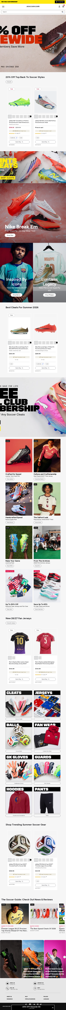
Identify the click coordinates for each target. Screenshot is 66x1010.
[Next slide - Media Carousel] (64, 957)
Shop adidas (10, 479)
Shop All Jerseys (11, 623)
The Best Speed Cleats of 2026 (43, 929)
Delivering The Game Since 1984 (10, 2)
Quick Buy (18, 142)
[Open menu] (3, 7)
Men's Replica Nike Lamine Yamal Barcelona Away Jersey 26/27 (18, 662)
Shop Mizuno (10, 522)
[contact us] (7, 1007)
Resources (10, 999)
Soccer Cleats (18, 719)
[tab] (15, 996)
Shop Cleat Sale (39, 609)
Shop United (38, 522)
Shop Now (33, 42)
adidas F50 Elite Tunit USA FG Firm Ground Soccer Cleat (45, 121)
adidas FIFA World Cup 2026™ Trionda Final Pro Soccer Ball (18, 865)
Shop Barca (16, 295)
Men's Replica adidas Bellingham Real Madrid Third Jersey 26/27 (44, 662)
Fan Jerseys (47, 719)
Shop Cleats (33, 167)
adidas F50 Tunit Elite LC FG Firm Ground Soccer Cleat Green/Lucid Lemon (19, 121)
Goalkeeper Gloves (18, 783)
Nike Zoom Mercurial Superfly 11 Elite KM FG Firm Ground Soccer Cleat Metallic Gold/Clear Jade (18, 348)
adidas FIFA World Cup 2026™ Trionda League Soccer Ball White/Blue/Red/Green (44, 865)
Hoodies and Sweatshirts (19, 815)
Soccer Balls (19, 751)
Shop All (9, 81)
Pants (47, 815)
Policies (45, 996)
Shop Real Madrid (39, 479)
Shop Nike (10, 235)
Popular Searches (30, 999)
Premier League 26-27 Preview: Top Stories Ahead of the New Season (14, 930)
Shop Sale (9, 609)
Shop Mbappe (49, 295)
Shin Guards (47, 783)
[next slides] (30, 116)
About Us (9, 996)
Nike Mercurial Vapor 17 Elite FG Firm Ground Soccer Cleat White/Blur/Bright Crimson (44, 348)
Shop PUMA (10, 565)
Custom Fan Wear (47, 751)
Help (26, 996)
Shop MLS (37, 565)
